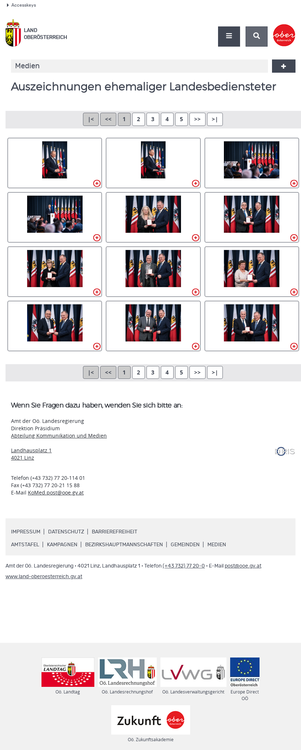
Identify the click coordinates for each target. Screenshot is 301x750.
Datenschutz (66, 532)
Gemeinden (185, 544)
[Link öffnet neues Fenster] (284, 29)
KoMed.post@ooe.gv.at (56, 492)
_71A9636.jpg (252, 217)
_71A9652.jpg (153, 271)
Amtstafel (25, 544)
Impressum (25, 532)
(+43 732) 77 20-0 (184, 566)
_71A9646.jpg (55, 271)
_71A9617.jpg (55, 163)
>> (197, 119)
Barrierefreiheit (114, 532)
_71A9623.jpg (153, 163)
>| (215, 119)
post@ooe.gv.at (243, 566)
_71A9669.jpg (153, 326)
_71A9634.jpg (153, 217)
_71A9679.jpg (252, 326)
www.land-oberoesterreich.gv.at (44, 576)
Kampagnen (62, 544)
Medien (216, 544)
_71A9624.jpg (252, 163)
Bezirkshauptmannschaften (124, 544)
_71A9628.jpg (55, 217)
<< (108, 119)
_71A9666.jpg (55, 326)
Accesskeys (23, 5)
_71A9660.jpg (252, 271)
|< (91, 119)
